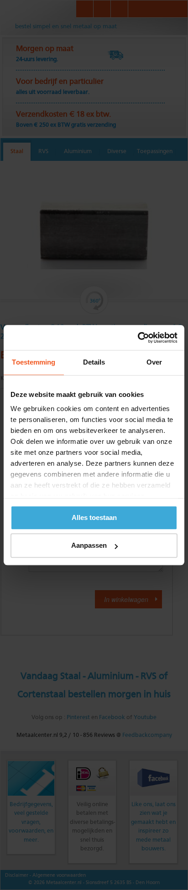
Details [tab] (94, 362)
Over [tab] (154, 362)
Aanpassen (89, 545)
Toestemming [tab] (33, 362)
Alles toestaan (94, 517)
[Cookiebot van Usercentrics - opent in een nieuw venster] (138, 338)
